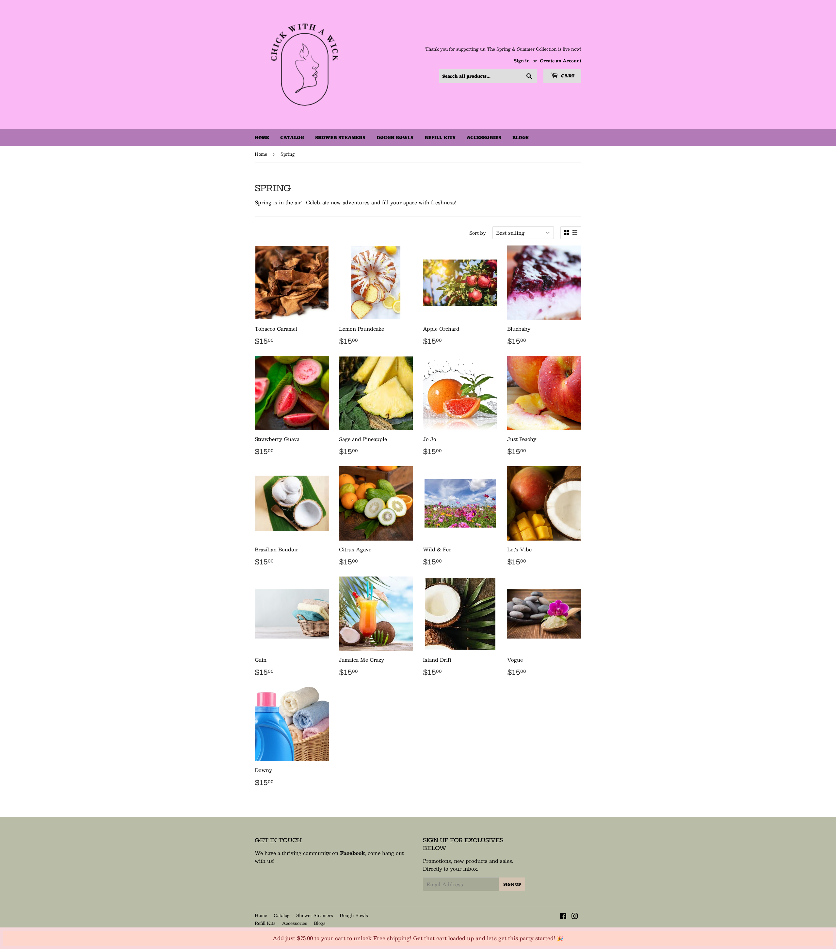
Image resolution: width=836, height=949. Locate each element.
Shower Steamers (340, 137)
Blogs (520, 137)
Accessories (484, 137)
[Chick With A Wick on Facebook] (563, 916)
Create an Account (560, 60)
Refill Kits (440, 137)
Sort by (477, 232)
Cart (567, 75)
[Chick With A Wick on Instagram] (574, 916)
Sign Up (512, 884)
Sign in (522, 60)
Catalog (292, 137)
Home (262, 137)
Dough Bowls (395, 137)
